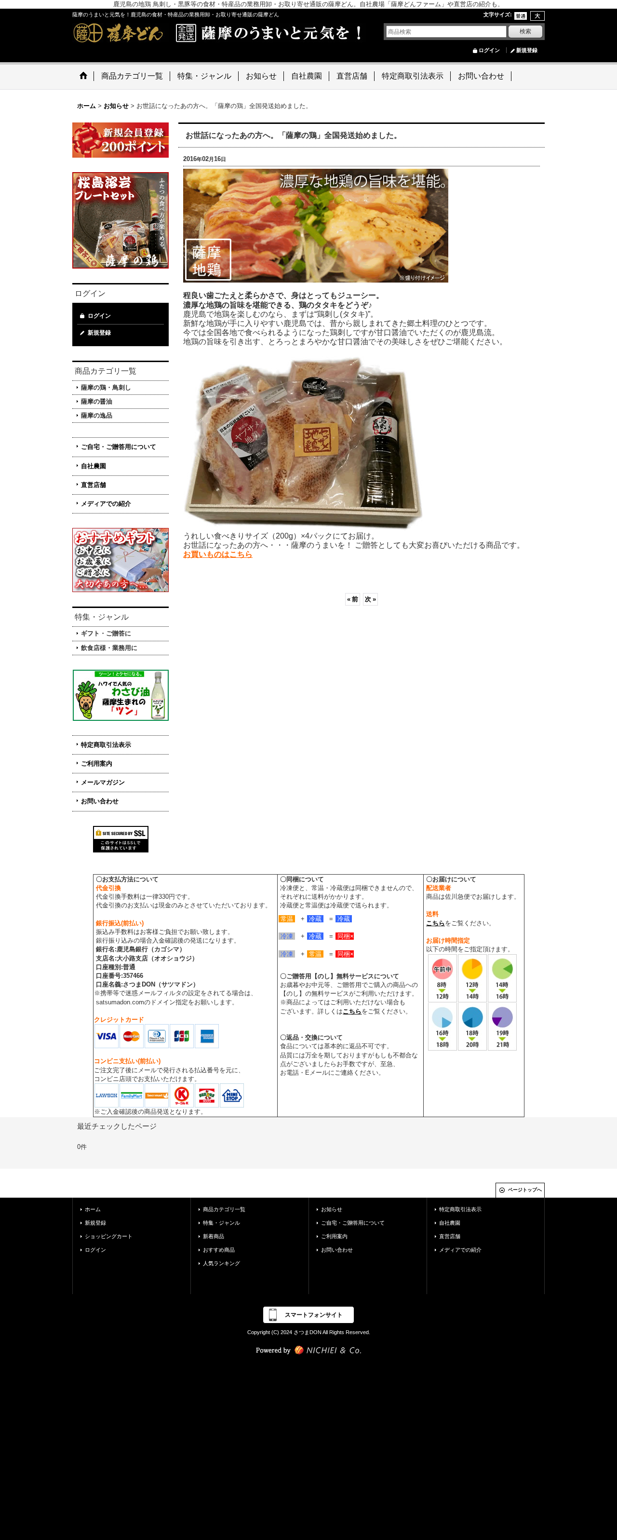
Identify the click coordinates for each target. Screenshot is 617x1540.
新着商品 (213, 1236)
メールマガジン (103, 782)
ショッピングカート (109, 1236)
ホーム (93, 1209)
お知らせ (331, 1209)
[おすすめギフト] (120, 559)
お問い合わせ (100, 801)
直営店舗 (93, 484)
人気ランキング (221, 1263)
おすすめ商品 (219, 1250)
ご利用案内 (96, 763)
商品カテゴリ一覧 (224, 1209)
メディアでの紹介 (106, 503)
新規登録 (526, 50)
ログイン (489, 50)
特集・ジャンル (221, 1223)
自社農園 (93, 466)
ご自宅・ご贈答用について (118, 446)
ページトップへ (525, 1189)
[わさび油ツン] (120, 695)
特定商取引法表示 (106, 744)
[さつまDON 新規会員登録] (120, 139)
